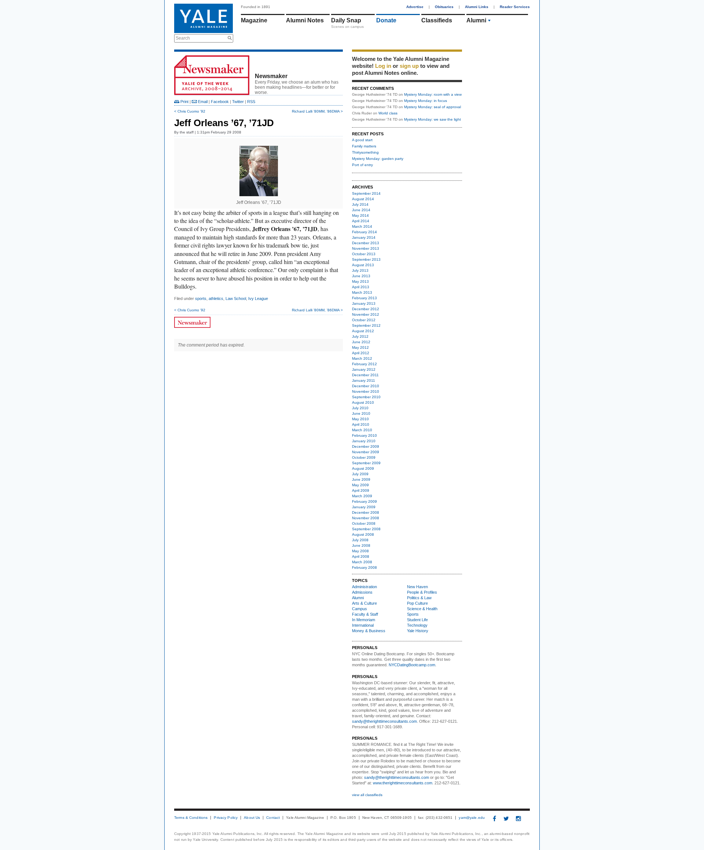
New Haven (417, 587)
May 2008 (360, 551)
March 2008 (362, 562)
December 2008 (365, 512)
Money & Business (368, 631)
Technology (417, 625)
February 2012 (364, 364)
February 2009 (364, 501)
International (363, 625)
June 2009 (361, 479)
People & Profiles (422, 592)
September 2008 (366, 529)
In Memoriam (363, 620)
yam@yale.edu (472, 818)
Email (202, 101)
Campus (359, 609)
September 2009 (366, 463)
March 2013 (362, 292)
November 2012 (365, 314)
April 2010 (360, 424)
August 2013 (363, 265)
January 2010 (363, 441)
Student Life (417, 620)
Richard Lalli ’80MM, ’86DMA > (317, 111)
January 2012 (363, 369)
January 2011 (363, 380)
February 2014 (364, 232)
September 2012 (366, 325)
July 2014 (360, 204)
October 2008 (363, 523)
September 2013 (366, 259)
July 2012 (360, 336)
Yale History (417, 631)
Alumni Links (476, 7)
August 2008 (363, 534)
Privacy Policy (226, 818)
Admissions (362, 592)
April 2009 (360, 490)
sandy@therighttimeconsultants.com (384, 721)
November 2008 (365, 518)
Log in (383, 66)
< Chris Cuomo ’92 (189, 111)
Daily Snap (346, 20)
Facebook (220, 101)
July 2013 (360, 270)
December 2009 (365, 446)
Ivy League (258, 298)
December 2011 (365, 375)
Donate (386, 20)
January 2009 (363, 507)
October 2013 (363, 254)
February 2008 (364, 567)
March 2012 (362, 358)
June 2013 (361, 276)
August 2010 (363, 402)
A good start (362, 140)
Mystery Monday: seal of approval (432, 107)
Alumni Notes (305, 20)
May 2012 (360, 347)
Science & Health (422, 609)
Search (183, 38)
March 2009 (362, 496)
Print (183, 101)
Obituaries (444, 7)
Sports (413, 614)
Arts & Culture (364, 603)
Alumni (476, 20)
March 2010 (362, 430)
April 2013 (360, 287)
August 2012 (363, 331)
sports (200, 298)
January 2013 (363, 303)
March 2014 (362, 226)
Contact (273, 818)
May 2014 (360, 215)
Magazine (254, 20)
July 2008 (360, 540)
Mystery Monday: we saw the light (432, 119)
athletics (216, 298)
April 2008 (360, 556)
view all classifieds (367, 795)
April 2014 (360, 221)
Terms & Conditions (191, 818)
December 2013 (365, 243)
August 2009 (363, 468)
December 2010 (365, 386)
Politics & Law (419, 598)
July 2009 (360, 474)
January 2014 (363, 237)
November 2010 (365, 391)
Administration (364, 587)
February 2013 (364, 298)
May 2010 (360, 419)
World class (387, 113)
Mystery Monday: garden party (377, 159)
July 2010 (360, 408)
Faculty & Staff (365, 614)
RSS (251, 101)
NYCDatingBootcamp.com (412, 665)
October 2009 (363, 457)
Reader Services (515, 7)
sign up (409, 66)
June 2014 (361, 210)
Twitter (238, 101)
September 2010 (366, 397)
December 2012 (365, 309)
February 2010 (364, 435)
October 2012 (363, 320)
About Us (252, 818)
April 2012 (360, 353)
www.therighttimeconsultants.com (402, 783)
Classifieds (436, 20)
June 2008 (361, 545)
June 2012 (361, 342)
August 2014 (363, 199)
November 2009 (365, 452)
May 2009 (360, 485)
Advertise (414, 7)
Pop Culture (417, 603)
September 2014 (366, 193)
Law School (235, 298)
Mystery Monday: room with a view (433, 94)
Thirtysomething (365, 152)
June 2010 (361, 413)
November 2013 (365, 248)
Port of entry (362, 165)
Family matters (364, 146)
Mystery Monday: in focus (425, 101)
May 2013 (360, 281)
